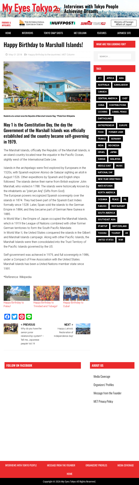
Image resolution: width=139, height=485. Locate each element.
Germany (116, 139)
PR (125, 199)
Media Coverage (102, 376)
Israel (101, 152)
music (119, 166)
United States (105, 240)
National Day (105, 172)
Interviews (27, 33)
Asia (121, 78)
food (101, 132)
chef (124, 98)
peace (115, 199)
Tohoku (102, 233)
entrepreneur (106, 125)
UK (126, 233)
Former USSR (116, 132)
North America (106, 192)
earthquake (105, 118)
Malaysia (115, 159)
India (100, 145)
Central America (107, 98)
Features (101, 33)
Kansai (101, 159)
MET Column (80, 33)
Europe (123, 125)
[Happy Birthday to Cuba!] (76, 293)
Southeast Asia (106, 219)
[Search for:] (114, 56)
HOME (8, 33)
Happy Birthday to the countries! (44, 54)
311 (100, 78)
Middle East (104, 166)
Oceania (102, 199)
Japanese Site (124, 33)
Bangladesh (121, 85)
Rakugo (102, 206)
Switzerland (119, 226)
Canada (102, 91)
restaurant (118, 206)
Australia (103, 85)
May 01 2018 (15, 54)
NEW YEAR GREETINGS (109, 179)
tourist (115, 233)
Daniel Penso (119, 112)
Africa (110, 78)
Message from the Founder (107, 393)
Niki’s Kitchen (105, 186)
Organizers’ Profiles (104, 384)
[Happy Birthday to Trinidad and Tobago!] (46, 293)
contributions (117, 105)
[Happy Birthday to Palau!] (17, 293)
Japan (113, 152)
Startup (102, 226)
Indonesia (113, 145)
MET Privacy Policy (103, 401)
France (102, 139)
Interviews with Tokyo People (21, 465)
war (120, 240)
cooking (102, 112)
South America (106, 213)
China (101, 105)
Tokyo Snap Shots (53, 33)
